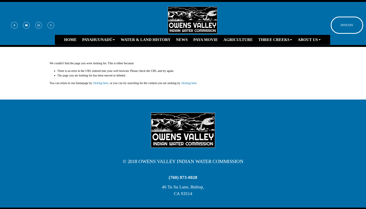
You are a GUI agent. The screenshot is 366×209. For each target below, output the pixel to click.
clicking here (100, 83)
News (182, 39)
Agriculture (238, 39)
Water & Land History (146, 39)
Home (70, 39)
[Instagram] (38, 25)
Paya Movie (205, 39)
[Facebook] (14, 25)
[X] (50, 25)
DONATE (347, 25)
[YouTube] (26, 25)
